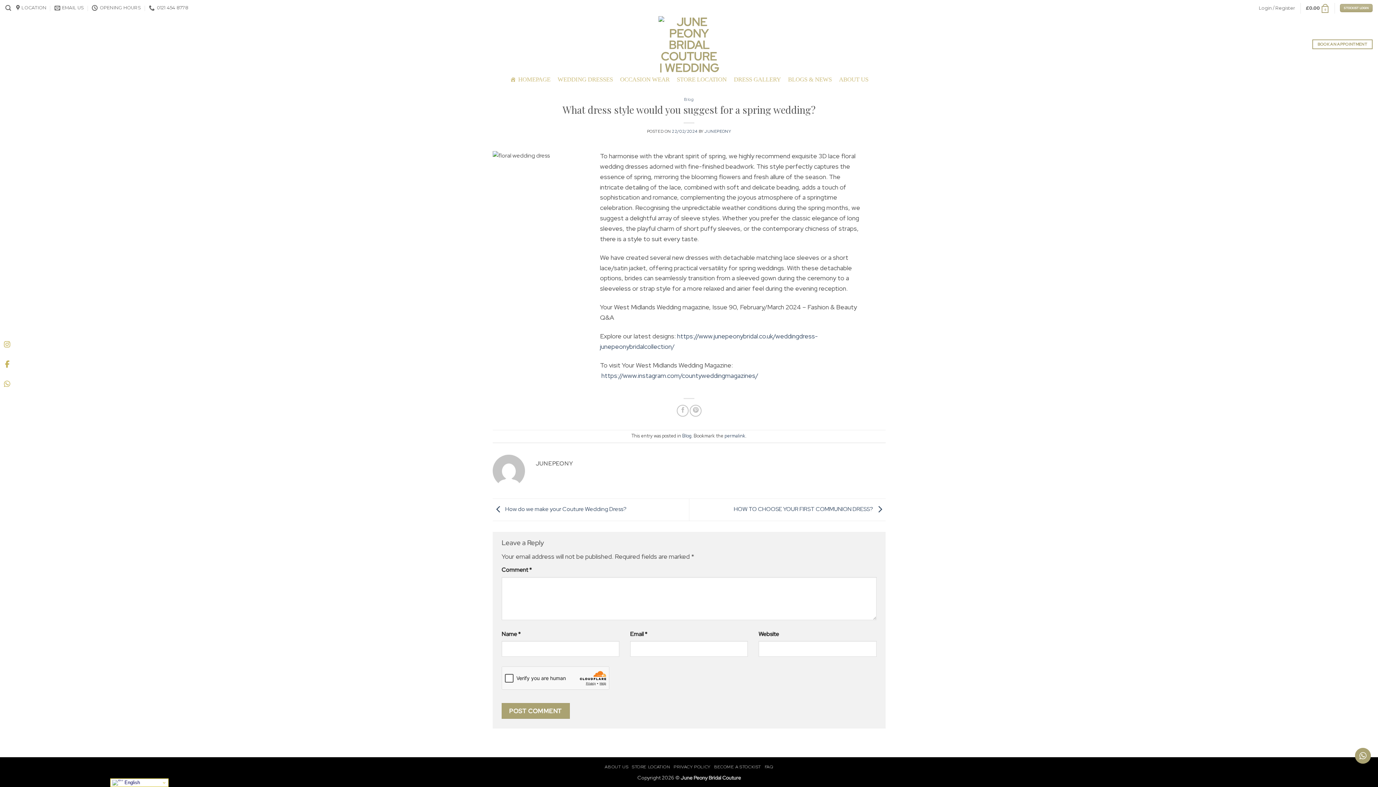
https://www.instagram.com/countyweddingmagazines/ (679, 375)
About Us (853, 79)
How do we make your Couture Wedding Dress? (565, 509)
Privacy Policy (692, 767)
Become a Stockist (737, 767)
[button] (8, 8)
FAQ (769, 767)
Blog (689, 99)
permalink (735, 436)
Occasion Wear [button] (645, 79)
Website (769, 634)
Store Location (702, 79)
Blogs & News (810, 79)
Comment (517, 569)
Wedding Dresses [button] (585, 79)
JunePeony (717, 131)
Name (511, 634)
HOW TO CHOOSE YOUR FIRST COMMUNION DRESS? (804, 509)
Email (638, 634)
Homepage (534, 79)
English (131, 782)
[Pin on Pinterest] (696, 411)
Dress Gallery (757, 79)
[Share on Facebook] (683, 411)
